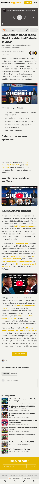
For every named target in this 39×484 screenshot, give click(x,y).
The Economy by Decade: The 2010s (22, 435)
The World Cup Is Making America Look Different (23, 428)
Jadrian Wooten (16, 51)
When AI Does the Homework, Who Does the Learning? (23, 400)
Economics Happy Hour (8, 53)
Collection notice (32, 475)
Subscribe (28, 2)
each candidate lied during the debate (17, 261)
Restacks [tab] (14, 374)
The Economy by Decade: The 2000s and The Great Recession (22, 407)
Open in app (9, 30)
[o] (4, 401)
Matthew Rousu (6, 51)
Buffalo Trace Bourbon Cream (25, 226)
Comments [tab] (6, 374)
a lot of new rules (21, 243)
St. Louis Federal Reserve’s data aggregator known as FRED (19, 330)
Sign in (35, 2)
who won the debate (19, 256)
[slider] (17, 24)
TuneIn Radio (15, 165)
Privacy (21, 475)
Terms (25, 475)
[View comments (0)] (15, 481)
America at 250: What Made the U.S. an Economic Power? (23, 421)
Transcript (24, 30)
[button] (5, 17)
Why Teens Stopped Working (19, 449)
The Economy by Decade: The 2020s (22, 442)
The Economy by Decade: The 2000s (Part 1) (22, 414)
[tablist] (10, 374)
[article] (19, 401)
